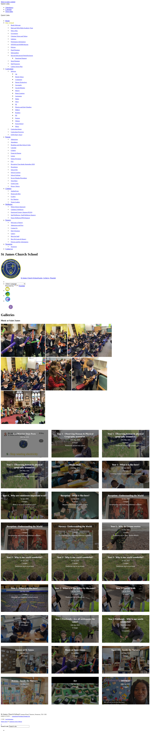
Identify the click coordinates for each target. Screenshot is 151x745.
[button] (10, 15)
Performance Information (18, 42)
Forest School (19, 123)
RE (16, 115)
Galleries (13, 39)
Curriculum (9, 69)
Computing (18, 79)
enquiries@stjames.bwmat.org (21, 716)
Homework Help (16, 194)
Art (16, 74)
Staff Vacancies (15, 64)
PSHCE (17, 110)
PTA (12, 161)
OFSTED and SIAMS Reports (19, 44)
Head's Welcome (16, 25)
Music (17, 126)
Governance (14, 33)
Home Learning (20, 93)
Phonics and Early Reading (23, 107)
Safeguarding (15, 53)
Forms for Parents (16, 153)
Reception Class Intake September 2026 (23, 164)
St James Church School (38, 278)
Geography (18, 85)
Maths (17, 99)
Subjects (13, 71)
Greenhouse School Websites (15, 721)
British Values (19, 77)
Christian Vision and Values (19, 36)
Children (8, 189)
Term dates (9, 11)
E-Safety (13, 150)
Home (7, 21)
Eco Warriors (14, 199)
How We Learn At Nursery (18, 239)
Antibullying (15, 191)
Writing (17, 121)
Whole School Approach (18, 207)
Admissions (14, 139)
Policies (13, 47)
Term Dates (14, 181)
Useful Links (14, 183)
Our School (9, 23)
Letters (13, 156)
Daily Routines (15, 231)
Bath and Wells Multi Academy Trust (22, 28)
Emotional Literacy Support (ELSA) (21, 212)
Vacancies (8, 244)
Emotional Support (21, 58)
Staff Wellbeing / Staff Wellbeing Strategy (23, 215)
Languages (18, 96)
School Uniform (15, 175)
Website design (4, 721)
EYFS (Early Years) (16, 135)
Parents (7, 137)
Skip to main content (8, 2)
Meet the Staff (15, 236)
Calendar (8, 9)
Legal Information (9, 719)
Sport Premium (15, 61)
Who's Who (14, 31)
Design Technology (21, 82)
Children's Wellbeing (17, 209)
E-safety (13, 196)
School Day (14, 170)
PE (16, 104)
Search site (4, 726)
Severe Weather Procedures (19, 178)
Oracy (17, 101)
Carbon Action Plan (17, 66)
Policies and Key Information (19, 242)
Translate (22, 286)
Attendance (9, 7)
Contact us (9, 249)
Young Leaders (15, 202)
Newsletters (14, 167)
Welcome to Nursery (17, 222)
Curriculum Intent (16, 129)
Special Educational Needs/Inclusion (22, 55)
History (17, 90)
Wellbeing (8, 204)
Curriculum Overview (17, 132)
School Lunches (15, 172)
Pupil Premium (15, 50)
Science (17, 118)
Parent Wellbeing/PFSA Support (20, 218)
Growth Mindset (20, 88)
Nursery (8, 220)
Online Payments (16, 159)
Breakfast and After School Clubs (21, 145)
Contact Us (14, 228)
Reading (17, 112)
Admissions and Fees (17, 225)
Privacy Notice (15, 186)
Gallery (13, 233)
